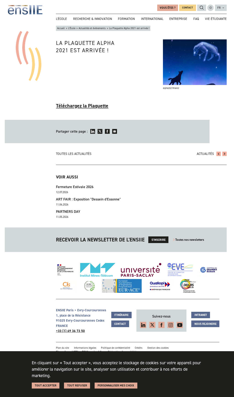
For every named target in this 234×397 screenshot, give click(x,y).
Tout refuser (77, 385)
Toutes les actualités (73, 153)
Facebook (107, 131)
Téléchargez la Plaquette (82, 105)
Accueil (61, 28)
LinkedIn (92, 131)
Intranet (200, 315)
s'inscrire (158, 240)
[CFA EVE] (180, 270)
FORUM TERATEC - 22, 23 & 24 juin (218, 154)
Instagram (171, 325)
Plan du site (62, 348)
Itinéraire (121, 315)
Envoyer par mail (114, 131)
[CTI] (66, 286)
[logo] (25, 10)
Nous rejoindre (205, 324)
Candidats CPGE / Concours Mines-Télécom (224, 154)
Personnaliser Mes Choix (116, 385)
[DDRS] (187, 286)
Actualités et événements (92, 28)
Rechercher (202, 8)
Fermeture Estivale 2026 (74, 186)
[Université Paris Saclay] (141, 270)
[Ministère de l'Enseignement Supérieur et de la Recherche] (65, 270)
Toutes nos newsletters (189, 240)
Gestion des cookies (158, 348)
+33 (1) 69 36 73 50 (70, 331)
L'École (71, 28)
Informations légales (85, 348)
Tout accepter (45, 385)
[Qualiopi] (160, 286)
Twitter (100, 131)
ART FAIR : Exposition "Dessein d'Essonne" (88, 199)
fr (219, 8)
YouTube (180, 325)
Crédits (138, 348)
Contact (187, 7)
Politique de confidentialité (115, 348)
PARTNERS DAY (68, 211)
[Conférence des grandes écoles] (208, 270)
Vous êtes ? (168, 8)
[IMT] (97, 270)
